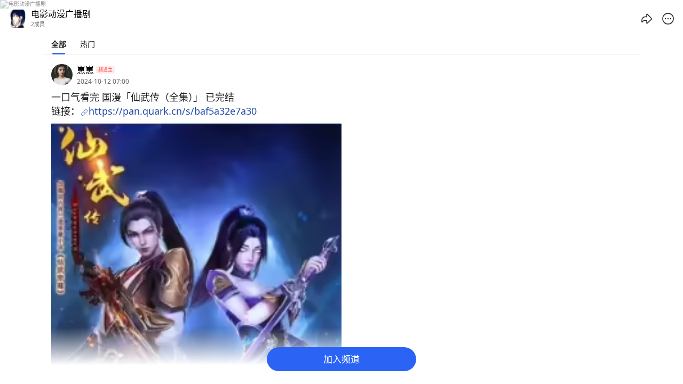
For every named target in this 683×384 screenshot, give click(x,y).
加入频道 (341, 359)
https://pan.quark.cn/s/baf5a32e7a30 (173, 111)
